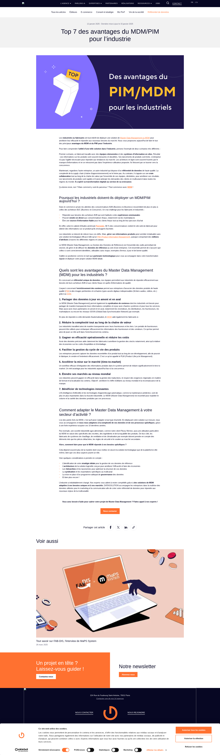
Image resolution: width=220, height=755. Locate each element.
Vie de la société (136, 12)
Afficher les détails (155, 750)
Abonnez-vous (128, 674)
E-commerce (86, 12)
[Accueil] (25, 3)
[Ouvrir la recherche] (168, 3)
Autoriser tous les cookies (193, 730)
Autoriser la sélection (193, 738)
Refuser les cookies (193, 747)
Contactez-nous (46, 677)
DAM (69, 294)
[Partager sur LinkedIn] (126, 527)
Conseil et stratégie (105, 12)
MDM (129, 187)
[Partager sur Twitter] (118, 527)
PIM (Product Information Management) (113, 237)
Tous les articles (58, 12)
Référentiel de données (158, 12)
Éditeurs (73, 12)
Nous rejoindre (136, 712)
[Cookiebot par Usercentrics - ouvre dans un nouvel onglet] (21, 750)
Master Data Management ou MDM (135, 138)
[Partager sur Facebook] (110, 527)
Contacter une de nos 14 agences (110, 698)
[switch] (90, 750)
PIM (67, 291)
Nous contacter (110, 511)
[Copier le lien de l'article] (133, 527)
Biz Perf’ (121, 12)
